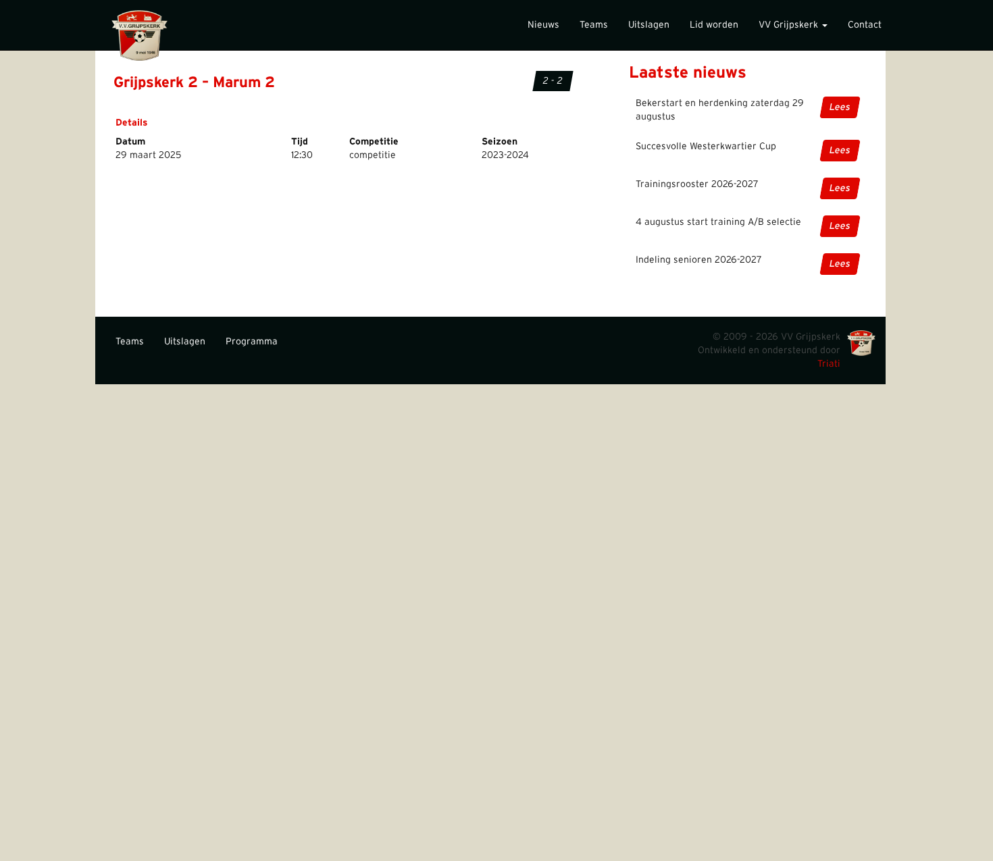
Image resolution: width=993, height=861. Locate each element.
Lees (840, 107)
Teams (594, 25)
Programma (252, 341)
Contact (865, 25)
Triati (828, 364)
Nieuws (543, 25)
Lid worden (714, 25)
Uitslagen (648, 25)
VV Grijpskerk (790, 25)
